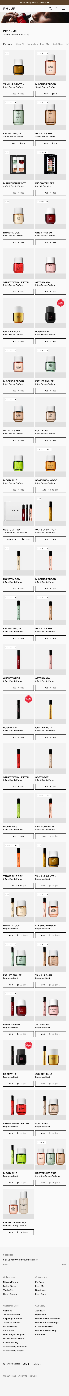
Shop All (20, 44)
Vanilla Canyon (13, 85)
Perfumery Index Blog (45, 1330)
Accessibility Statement (15, 1346)
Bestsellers (32, 44)
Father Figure (13, 135)
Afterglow (45, 283)
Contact (7, 1310)
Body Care (58, 44)
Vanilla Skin (45, 135)
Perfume (7, 44)
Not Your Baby (45, 828)
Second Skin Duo (14, 1224)
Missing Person (45, 85)
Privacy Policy (10, 1326)
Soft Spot (45, 432)
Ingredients (40, 1314)
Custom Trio (15, 531)
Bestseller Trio (47, 1174)
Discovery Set (44, 184)
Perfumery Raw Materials (47, 1318)
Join (63, 1264)
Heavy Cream (10, 1294)
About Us (40, 1310)
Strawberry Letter (16, 283)
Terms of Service (11, 1322)
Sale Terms (8, 1330)
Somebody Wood (46, 481)
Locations (40, 1334)
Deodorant (40, 1290)
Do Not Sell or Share (13, 1338)
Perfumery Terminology (47, 1322)
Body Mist (45, 44)
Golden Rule (13, 333)
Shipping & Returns (12, 1318)
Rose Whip (45, 333)
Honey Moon (13, 234)
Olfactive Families (44, 1326)
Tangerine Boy (13, 877)
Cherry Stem (45, 234)
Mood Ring (13, 481)
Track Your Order (11, 1314)
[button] (50, 8)
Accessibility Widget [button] (13, 1350)
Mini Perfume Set (14, 184)
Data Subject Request (14, 1334)
